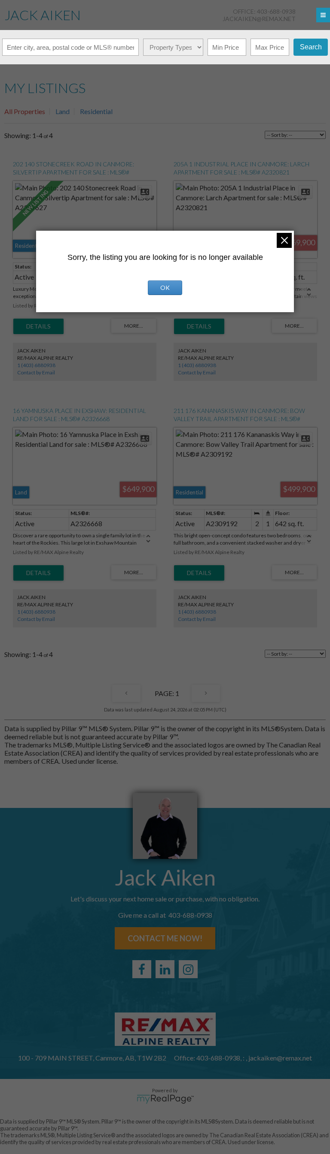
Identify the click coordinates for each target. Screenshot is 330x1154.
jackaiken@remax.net (259, 18)
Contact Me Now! (165, 938)
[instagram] (188, 969)
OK (165, 287)
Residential (96, 111)
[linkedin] (165, 969)
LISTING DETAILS (38, 326)
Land (62, 111)
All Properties (24, 111)
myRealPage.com (165, 1099)
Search (311, 47)
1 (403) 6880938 (36, 365)
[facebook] (141, 969)
